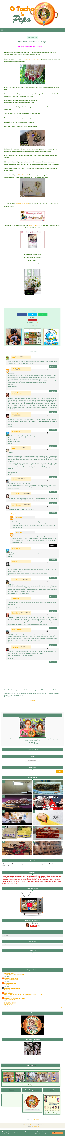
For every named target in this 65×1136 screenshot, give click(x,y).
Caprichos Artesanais (21, 175)
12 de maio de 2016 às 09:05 (16, 369)
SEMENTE (7, 989)
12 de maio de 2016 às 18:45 (26, 517)
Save (33, 319)
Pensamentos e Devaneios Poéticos (14, 998)
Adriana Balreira (17, 414)
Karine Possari (16, 613)
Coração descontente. (10, 999)
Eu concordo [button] (57, 1133)
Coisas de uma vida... (10, 983)
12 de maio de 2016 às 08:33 (19, 356)
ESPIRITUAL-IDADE (10, 1003)
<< (3, 700)
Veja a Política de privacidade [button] (39, 1133)
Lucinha (14, 561)
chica (13, 357)
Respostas (14, 514)
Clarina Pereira (16, 368)
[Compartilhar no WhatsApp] (42, 314)
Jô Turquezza (16, 431)
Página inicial (32, 700)
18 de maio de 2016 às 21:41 (23, 646)
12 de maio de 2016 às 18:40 (25, 493)
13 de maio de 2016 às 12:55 (24, 579)
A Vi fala (36, 322)
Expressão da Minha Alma (12, 988)
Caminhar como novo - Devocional (14, 974)
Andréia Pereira (17, 393)
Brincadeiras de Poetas (11, 978)
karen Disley (16, 580)
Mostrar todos (59, 1007)
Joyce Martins (16, 494)
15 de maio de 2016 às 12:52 (25, 612)
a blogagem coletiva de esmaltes (31, 59)
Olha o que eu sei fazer (21, 203)
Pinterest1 (30, 291)
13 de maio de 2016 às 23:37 (23, 597)
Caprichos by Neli (34, 225)
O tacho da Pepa (8, 973)
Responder (53, 366)
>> (61, 700)
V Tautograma (8, 1004)
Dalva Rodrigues (17, 629)
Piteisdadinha (8, 993)
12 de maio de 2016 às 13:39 (16, 415)
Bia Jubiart (15, 647)
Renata (14, 448)
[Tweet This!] (32, 314)
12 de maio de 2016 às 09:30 (16, 394)
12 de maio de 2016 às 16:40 (20, 447)
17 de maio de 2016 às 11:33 (16, 630)
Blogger (36, 1119)
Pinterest (25, 142)
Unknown (19, 517)
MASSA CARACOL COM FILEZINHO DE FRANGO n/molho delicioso (23, 994)
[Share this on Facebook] (22, 314)
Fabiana (14, 479)
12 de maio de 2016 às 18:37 (21, 478)
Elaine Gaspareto (35, 1126)
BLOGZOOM (15, 598)
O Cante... (6, 984)
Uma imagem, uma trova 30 (12, 979)
